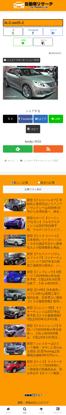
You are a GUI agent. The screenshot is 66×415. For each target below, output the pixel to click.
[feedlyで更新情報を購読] (18, 149)
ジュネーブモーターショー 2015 (23, 60)
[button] (43, 42)
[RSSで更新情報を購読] (48, 149)
